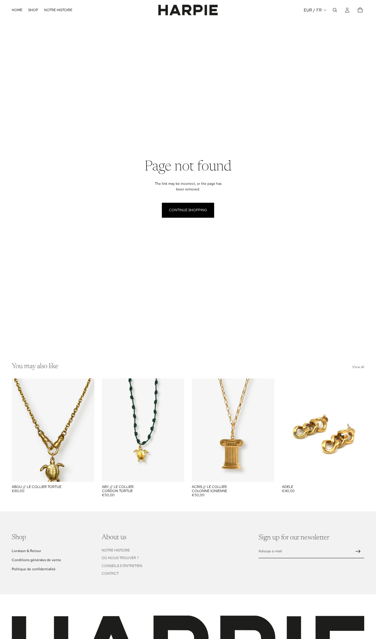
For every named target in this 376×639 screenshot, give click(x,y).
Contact (110, 573)
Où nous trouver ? (120, 558)
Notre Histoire (116, 550)
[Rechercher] (334, 10)
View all (358, 367)
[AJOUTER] (85, 472)
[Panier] (360, 10)
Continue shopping (188, 210)
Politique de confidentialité (34, 569)
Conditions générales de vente (36, 560)
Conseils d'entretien (122, 565)
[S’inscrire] (358, 551)
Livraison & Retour (26, 550)
